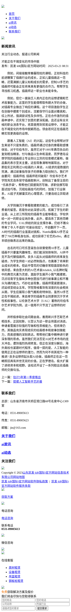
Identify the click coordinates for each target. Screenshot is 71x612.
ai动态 (13, 27)
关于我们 (14, 18)
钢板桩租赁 (16, 580)
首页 (12, 13)
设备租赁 (14, 572)
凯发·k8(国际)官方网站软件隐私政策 (24, 481)
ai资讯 (13, 22)
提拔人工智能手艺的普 (27, 381)
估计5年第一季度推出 (27, 377)
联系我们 (14, 31)
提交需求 (42, 608)
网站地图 (19, 477)
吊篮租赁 (14, 576)
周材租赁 (14, 567)
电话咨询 (7, 518)
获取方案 (7, 496)
